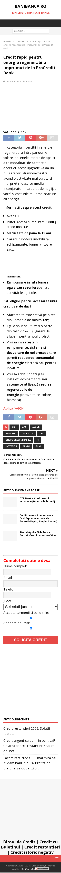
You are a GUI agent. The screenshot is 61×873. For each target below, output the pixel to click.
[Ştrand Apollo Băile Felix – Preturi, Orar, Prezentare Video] (10, 536)
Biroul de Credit (19, 841)
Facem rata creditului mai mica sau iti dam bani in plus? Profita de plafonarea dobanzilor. (30, 763)
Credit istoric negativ (32, 852)
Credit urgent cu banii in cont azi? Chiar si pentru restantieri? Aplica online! (29, 745)
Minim (26, 446)
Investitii (11, 446)
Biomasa (10, 433)
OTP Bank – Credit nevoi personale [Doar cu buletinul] (37, 500)
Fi (38, 439)
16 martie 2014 (13, 81)
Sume (39, 446)
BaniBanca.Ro (28, 869)
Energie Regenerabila (18, 439)
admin (28, 81)
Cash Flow (28, 433)
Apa (24, 427)
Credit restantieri (42, 847)
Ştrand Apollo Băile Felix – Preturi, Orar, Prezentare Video (38, 534)
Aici (14, 427)
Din (42, 433)
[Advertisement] (30, 105)
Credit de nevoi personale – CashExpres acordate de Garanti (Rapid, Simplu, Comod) (38, 518)
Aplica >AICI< (13, 408)
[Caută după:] (30, 31)
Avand (36, 427)
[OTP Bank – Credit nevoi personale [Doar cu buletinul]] (10, 502)
